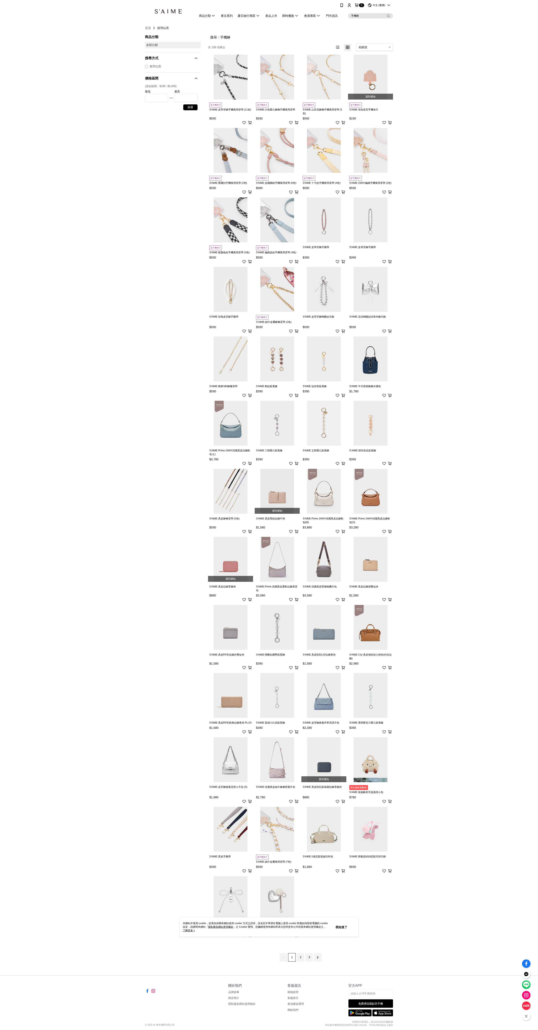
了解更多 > (189, 930)
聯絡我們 (292, 1010)
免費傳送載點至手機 (370, 1003)
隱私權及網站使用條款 (242, 1003)
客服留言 (292, 998)
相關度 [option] (363, 47)
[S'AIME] (168, 11)
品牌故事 (233, 992)
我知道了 (341, 927)
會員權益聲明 (295, 1003)
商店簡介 (233, 998)
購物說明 (292, 992)
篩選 (190, 107)
